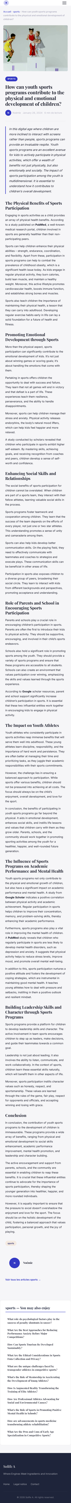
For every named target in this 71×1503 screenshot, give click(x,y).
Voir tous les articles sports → (23, 1279)
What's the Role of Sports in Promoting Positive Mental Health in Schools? (34, 1411)
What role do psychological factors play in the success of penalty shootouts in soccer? (33, 1320)
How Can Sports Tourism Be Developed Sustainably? (30, 1346)
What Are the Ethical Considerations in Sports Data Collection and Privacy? (33, 1357)
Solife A (9, 1466)
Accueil (7, 11)
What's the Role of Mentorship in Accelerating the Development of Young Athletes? (33, 1378)
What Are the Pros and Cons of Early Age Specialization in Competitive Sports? (30, 1433)
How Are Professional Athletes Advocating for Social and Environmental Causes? (33, 1400)
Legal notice (20, 1484)
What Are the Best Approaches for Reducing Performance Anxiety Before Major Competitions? (32, 1333)
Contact (35, 1484)
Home (6, 1484)
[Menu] (64, 3)
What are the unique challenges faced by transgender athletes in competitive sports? (32, 1368)
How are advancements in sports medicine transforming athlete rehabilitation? (31, 1422)
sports (16, 11)
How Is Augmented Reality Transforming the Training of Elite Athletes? (33, 1389)
